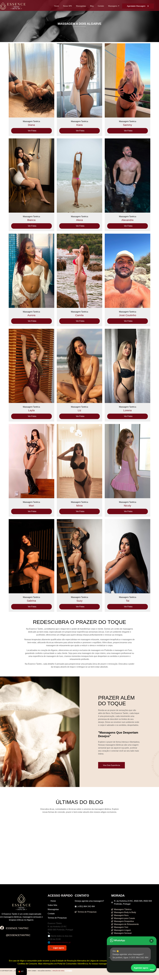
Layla (31, 410)
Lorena (127, 410)
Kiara (79, 124)
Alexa (79, 220)
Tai (127, 600)
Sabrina (31, 600)
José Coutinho (127, 315)
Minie (79, 505)
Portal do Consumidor (67, 964)
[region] (126, 22)
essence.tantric (17, 928)
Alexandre (127, 220)
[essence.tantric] (2, 928)
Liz (79, 410)
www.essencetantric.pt (60, 942)
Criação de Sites (58, 970)
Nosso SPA (67, 6)
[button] (151, 941)
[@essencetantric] (2, 935)
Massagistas (81, 6)
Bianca (31, 220)
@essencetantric (18, 935)
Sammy (127, 124)
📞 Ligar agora (57, 948)
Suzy (79, 600)
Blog (92, 6)
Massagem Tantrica (31, 121)
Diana (31, 124)
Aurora (31, 315)
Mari (31, 505)
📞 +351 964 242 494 (57, 933)
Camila (79, 315)
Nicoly (127, 505)
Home (56, 6)
